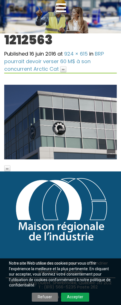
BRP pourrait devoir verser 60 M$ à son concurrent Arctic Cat (54, 61)
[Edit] (63, 69)
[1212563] (60, 122)
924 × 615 (76, 53)
